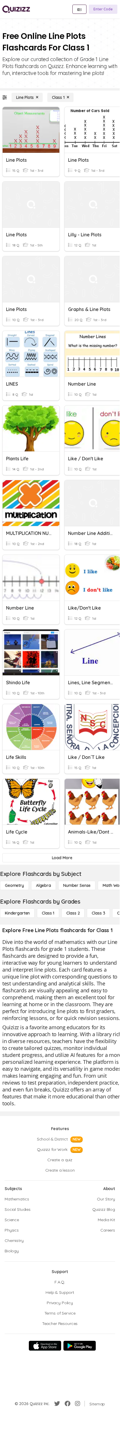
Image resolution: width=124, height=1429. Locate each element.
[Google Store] (79, 1346)
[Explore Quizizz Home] (16, 9)
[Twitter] (57, 1403)
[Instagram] (77, 1403)
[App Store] (45, 1346)
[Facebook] (67, 1403)
